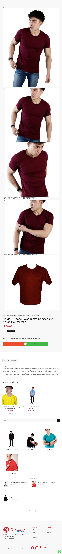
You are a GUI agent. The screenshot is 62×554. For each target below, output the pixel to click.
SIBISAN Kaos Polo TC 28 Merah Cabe (47, 482)
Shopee (14, 343)
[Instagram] (36, 547)
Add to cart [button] (11, 413)
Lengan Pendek (30, 338)
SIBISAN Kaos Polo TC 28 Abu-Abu (18, 482)
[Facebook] (32, 547)
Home (4, 315)
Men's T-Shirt (9, 315)
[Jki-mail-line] (45, 547)
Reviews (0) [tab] (13, 360)
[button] (3, 7)
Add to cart (11, 330)
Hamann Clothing (13, 336)
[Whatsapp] (40, 547)
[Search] (58, 420)
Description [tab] (6, 360)
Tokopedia (36, 343)
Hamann (11, 338)
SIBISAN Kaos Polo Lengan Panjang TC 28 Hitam (19, 497)
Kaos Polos (23, 338)
